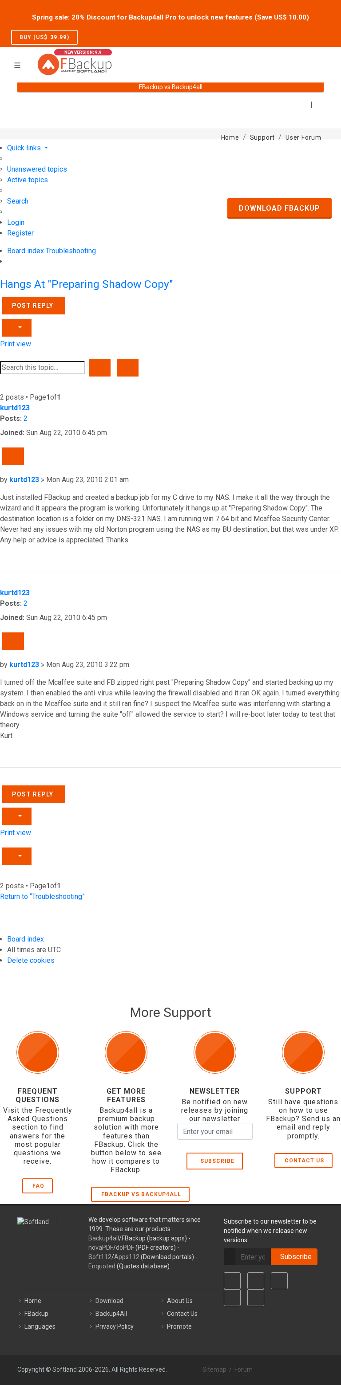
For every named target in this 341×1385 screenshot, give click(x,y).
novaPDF (100, 1247)
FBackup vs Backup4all (141, 1194)
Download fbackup (279, 208)
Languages (40, 1326)
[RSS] (255, 1297)
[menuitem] (37, 169)
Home (32, 1300)
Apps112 (126, 1256)
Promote (179, 1326)
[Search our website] (320, 59)
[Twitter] (255, 1280)
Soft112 (99, 1256)
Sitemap (214, 1369)
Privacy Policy (114, 1326)
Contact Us (304, 1160)
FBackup (36, 1313)
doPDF (125, 1247)
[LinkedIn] (279, 1280)
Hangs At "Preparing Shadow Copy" (86, 284)
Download (109, 1300)
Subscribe (215, 1161)
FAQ (38, 1186)
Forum (243, 1369)
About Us (180, 1300)
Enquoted (101, 1266)
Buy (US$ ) (44, 37)
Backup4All (111, 1313)
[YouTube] (232, 1297)
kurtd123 (15, 408)
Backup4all (103, 1238)
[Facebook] (232, 1280)
